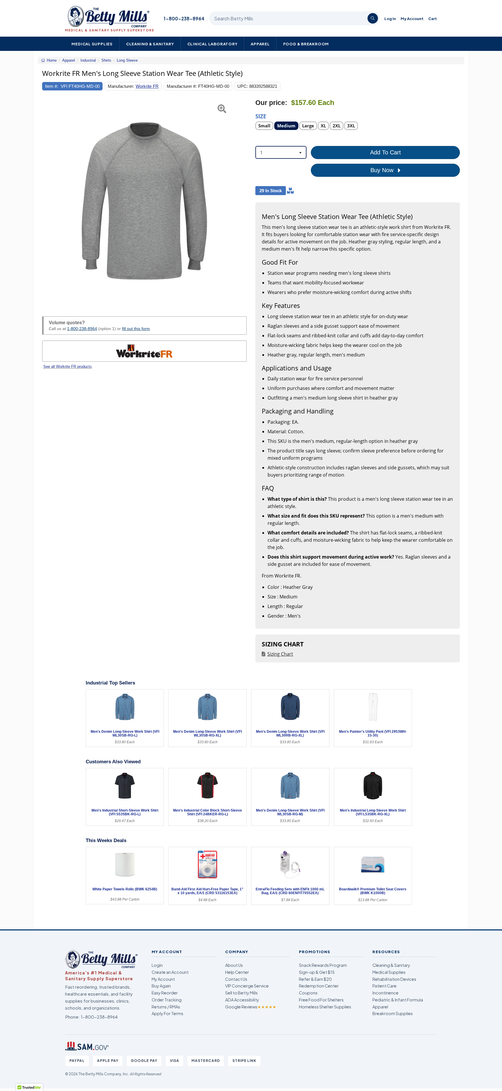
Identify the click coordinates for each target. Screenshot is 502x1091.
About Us (234, 965)
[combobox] (280, 152)
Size (260, 116)
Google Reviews (250, 1006)
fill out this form (136, 328)
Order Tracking (167, 999)
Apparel (260, 43)
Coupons (308, 992)
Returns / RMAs (166, 1006)
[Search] (372, 18)
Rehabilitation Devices (394, 979)
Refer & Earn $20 (315, 979)
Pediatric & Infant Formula (397, 999)
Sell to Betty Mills (241, 992)
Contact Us (236, 979)
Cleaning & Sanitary (150, 43)
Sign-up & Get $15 (317, 972)
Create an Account (170, 972)
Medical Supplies (92, 43)
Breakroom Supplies (392, 1013)
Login (157, 965)
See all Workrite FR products (67, 366)
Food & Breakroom (306, 43)
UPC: (242, 86)
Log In (390, 18)
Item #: (51, 86)
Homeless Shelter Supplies (325, 1006)
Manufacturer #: (182, 86)
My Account (412, 18)
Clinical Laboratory (212, 43)
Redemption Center (319, 985)
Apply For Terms (167, 1013)
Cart (432, 18)
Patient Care (384, 985)
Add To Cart (385, 152)
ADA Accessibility (242, 999)
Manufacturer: (121, 86)
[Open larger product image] (144, 201)
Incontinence (385, 992)
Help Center (237, 972)
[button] (49, 201)
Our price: (271, 102)
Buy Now (382, 170)
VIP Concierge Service (247, 985)
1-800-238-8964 (184, 18)
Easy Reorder (165, 992)
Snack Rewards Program (323, 965)
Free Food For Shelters (321, 999)
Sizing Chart (280, 654)
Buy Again (161, 985)
